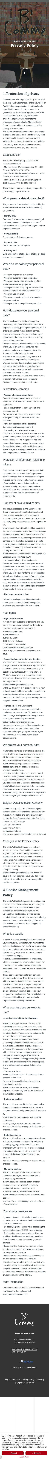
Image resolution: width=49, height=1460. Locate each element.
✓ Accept (13, 1453)
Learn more (24, 1457)
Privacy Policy (28, 1380)
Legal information (12, 1380)
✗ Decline (36, 1453)
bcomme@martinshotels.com (24, 1349)
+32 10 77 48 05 (19, 1352)
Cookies (39, 1380)
